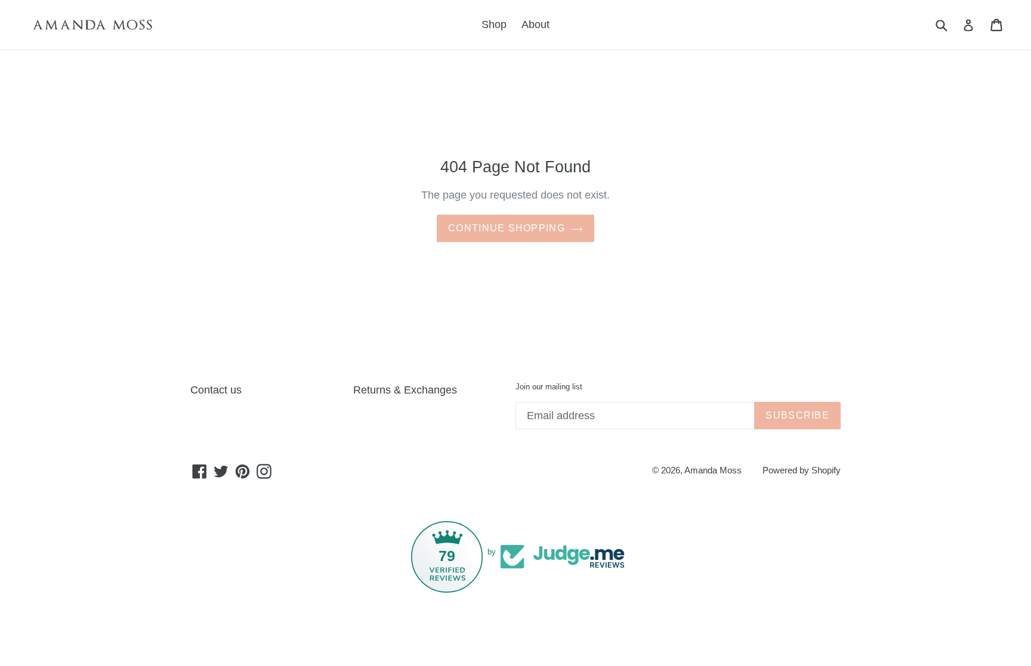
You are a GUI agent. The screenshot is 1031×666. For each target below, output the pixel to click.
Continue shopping (506, 228)
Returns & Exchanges (405, 390)
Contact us (216, 390)
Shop (494, 24)
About (535, 24)
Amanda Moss (713, 470)
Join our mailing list (549, 386)
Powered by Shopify (802, 470)
